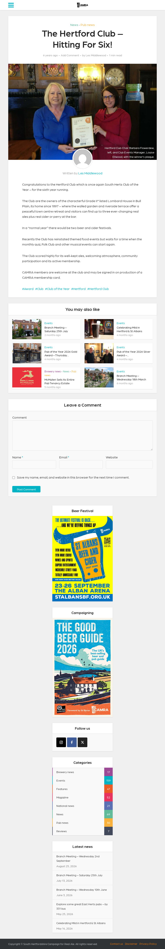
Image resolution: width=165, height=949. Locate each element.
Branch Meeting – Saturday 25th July (79, 875)
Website (112, 457)
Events (48, 323)
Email (64, 457)
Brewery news (52, 371)
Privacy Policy (148, 943)
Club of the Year (58, 289)
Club (40, 289)
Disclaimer (131, 943)
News (74, 25)
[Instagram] (61, 742)
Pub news (87, 25)
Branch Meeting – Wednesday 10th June (81, 889)
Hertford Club (99, 289)
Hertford (79, 289)
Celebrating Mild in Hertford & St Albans (81, 922)
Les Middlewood (96, 55)
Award (29, 289)
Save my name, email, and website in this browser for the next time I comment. (73, 477)
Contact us (116, 943)
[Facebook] (72, 742)
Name (17, 457)
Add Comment (70, 55)
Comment (19, 417)
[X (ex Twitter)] (82, 742)
